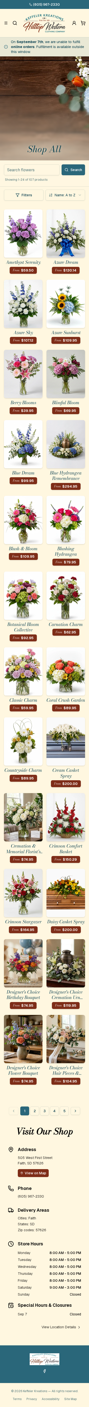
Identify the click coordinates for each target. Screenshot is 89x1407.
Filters (27, 195)
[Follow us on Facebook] (44, 1371)
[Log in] (74, 23)
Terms (17, 1399)
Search (76, 170)
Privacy (31, 1399)
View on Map (35, 1173)
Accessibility (50, 1399)
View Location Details (59, 1327)
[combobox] (65, 195)
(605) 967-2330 (46, 4)
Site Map (70, 1399)
